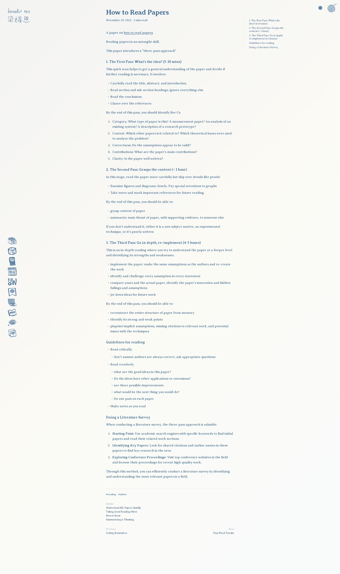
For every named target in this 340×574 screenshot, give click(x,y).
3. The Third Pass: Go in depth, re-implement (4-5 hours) (266, 37)
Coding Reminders (116, 533)
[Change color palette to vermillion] (320, 8)
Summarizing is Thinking (120, 519)
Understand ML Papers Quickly (123, 507)
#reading (111, 494)
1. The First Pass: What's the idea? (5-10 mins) (264, 22)
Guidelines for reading (261, 43)
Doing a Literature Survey (263, 47)
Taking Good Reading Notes (121, 511)
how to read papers (138, 32)
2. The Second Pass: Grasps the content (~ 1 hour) (266, 30)
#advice (122, 494)
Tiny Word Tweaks (223, 533)
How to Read (113, 515)
